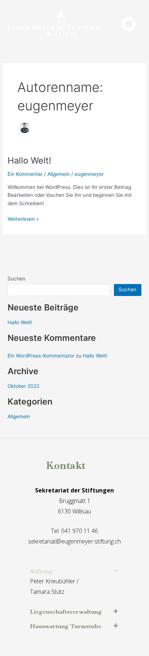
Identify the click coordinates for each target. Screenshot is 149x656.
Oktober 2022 (23, 386)
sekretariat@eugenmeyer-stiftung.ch (74, 541)
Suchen (16, 279)
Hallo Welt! (29, 160)
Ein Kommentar (25, 174)
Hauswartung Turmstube (66, 626)
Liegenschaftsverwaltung (66, 611)
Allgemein (58, 174)
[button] (74, 571)
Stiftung (41, 571)
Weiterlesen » (23, 218)
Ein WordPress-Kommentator (41, 356)
